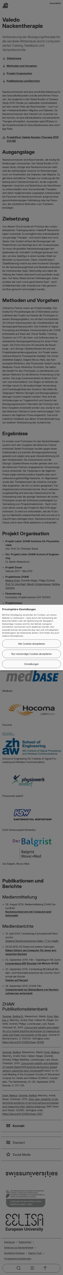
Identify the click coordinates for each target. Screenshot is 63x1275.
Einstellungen (31, 664)
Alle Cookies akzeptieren (31, 643)
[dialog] (31, 637)
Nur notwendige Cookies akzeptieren (31, 653)
